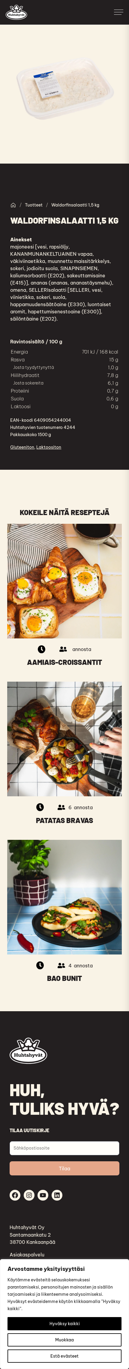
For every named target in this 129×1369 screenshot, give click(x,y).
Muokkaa (64, 1340)
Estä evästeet (64, 1356)
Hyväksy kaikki (65, 1323)
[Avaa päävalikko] (118, 12)
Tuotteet (34, 205)
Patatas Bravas (64, 820)
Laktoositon (48, 447)
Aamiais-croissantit (64, 662)
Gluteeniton (22, 447)
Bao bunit (64, 978)
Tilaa (64, 1168)
